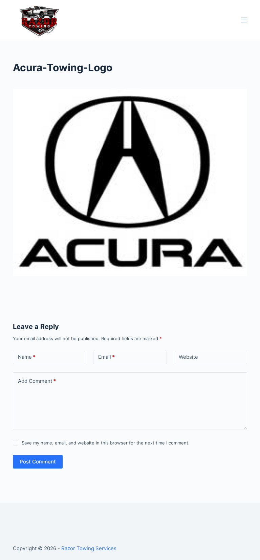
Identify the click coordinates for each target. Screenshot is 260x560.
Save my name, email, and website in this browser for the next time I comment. (106, 442)
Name (27, 357)
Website (188, 357)
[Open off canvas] (244, 20)
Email (106, 357)
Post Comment (38, 461)
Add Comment (37, 381)
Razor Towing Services (88, 548)
